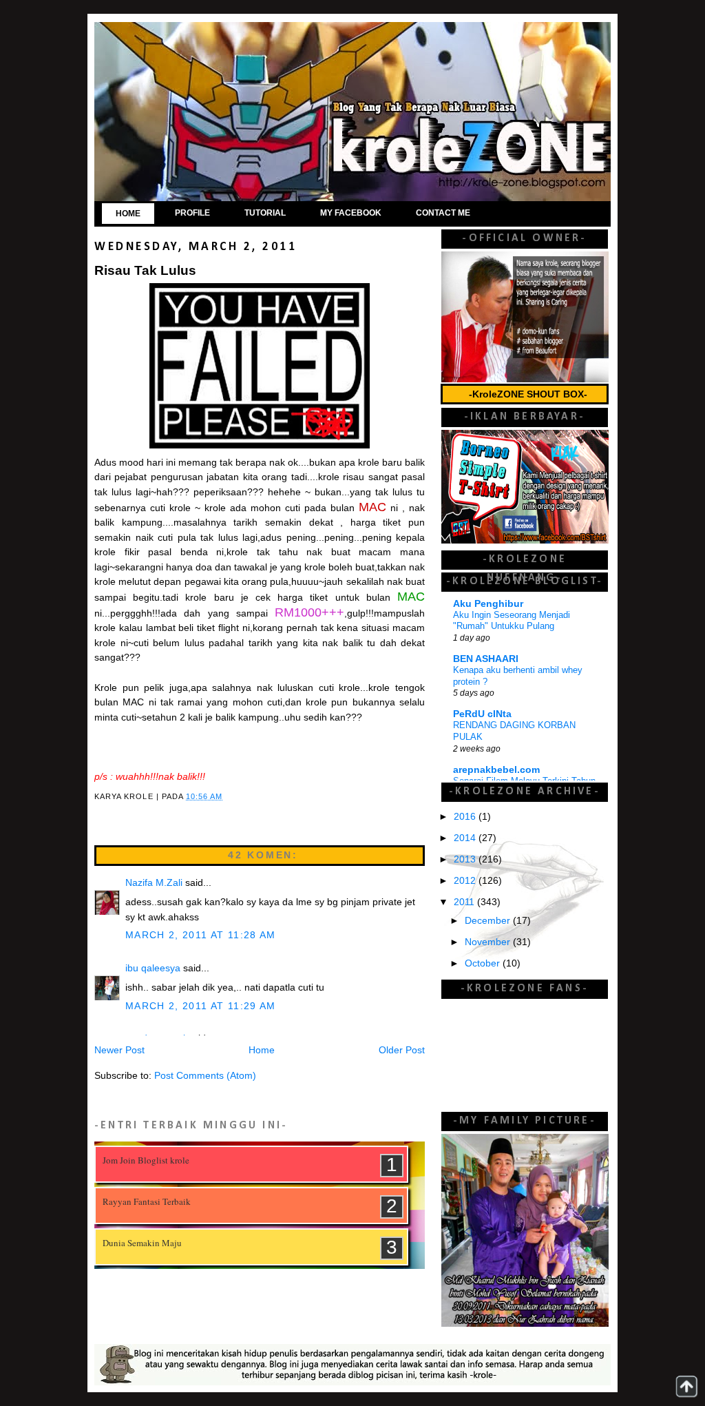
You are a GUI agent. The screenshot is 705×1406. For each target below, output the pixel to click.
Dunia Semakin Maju (142, 1243)
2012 (466, 881)
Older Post (402, 1050)
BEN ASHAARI (485, 659)
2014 (466, 838)
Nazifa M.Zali (153, 883)
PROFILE (192, 213)
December (489, 921)
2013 (466, 859)
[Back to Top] (686, 1386)
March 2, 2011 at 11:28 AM (200, 935)
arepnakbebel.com (496, 770)
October (484, 963)
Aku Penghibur (488, 604)
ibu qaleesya (152, 968)
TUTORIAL (265, 213)
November (489, 942)
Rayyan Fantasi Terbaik (147, 1201)
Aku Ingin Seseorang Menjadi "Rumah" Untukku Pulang (511, 621)
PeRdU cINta (482, 714)
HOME (128, 213)
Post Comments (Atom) (205, 1076)
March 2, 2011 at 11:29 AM (200, 1006)
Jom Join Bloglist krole (146, 1160)
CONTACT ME (443, 213)
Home (262, 1050)
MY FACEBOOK (350, 213)
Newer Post (119, 1050)
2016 (466, 816)
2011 (465, 902)
